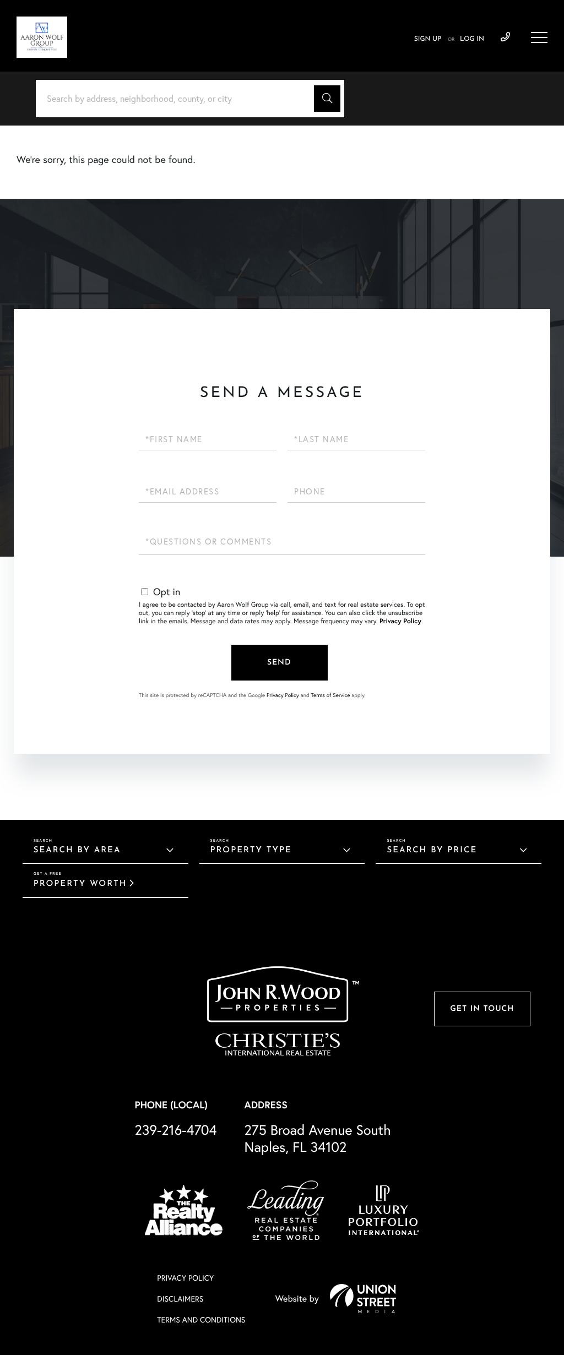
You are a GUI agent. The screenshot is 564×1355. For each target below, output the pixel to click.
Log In (472, 39)
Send (279, 663)
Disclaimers (180, 1299)
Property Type (251, 850)
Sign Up (427, 39)
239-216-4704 (505, 37)
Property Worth (80, 884)
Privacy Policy (400, 621)
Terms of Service (330, 695)
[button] (327, 98)
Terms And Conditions (201, 1320)
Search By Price (432, 850)
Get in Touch (482, 1009)
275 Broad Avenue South (318, 1139)
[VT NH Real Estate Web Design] (363, 1298)
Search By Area (77, 850)
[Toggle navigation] (539, 37)
